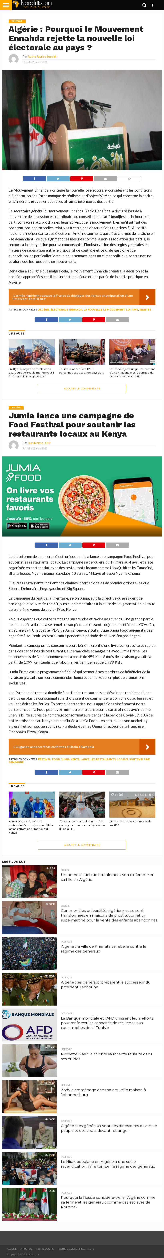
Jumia (65, 759)
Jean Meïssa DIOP (39, 443)
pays (135, 309)
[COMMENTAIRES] (129, 178)
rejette (145, 309)
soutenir (136, 759)
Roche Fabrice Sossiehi (42, 56)
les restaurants (103, 759)
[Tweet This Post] (58, 178)
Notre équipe (45, 1248)
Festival (44, 759)
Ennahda (75, 309)
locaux (122, 759)
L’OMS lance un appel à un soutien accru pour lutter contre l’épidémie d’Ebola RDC (82, 825)
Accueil (11, 1248)
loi (128, 309)
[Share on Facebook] (34, 178)
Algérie (43, 309)
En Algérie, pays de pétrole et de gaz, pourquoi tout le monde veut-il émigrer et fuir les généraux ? (31, 373)
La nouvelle (93, 309)
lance (85, 759)
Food (56, 759)
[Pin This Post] (81, 178)
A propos (26, 1248)
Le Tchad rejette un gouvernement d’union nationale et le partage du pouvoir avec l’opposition (132, 373)
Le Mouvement (114, 309)
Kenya (75, 759)
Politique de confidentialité (76, 1248)
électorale (59, 309)
